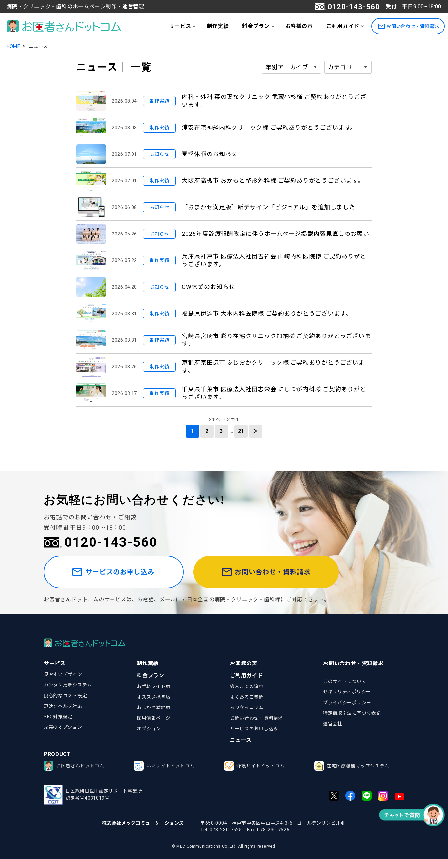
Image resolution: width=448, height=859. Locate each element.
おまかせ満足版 (154, 707)
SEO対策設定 (58, 716)
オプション (149, 728)
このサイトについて (344, 681)
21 (241, 431)
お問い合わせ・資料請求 (412, 26)
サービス (180, 26)
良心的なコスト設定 (65, 695)
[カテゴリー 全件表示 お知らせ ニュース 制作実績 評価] (348, 67)
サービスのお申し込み (120, 572)
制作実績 (218, 26)
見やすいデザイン (63, 674)
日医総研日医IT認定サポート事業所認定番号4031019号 (103, 794)
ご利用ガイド (342, 26)
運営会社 (332, 723)
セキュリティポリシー (347, 691)
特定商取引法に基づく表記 (352, 713)
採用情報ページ (154, 718)
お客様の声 (299, 26)
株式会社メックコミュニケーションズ (143, 823)
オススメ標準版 (154, 697)
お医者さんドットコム (80, 765)
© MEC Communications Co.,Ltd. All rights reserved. (224, 846)
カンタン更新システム (68, 684)
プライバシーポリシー (347, 702)
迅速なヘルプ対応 (63, 706)
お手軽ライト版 (154, 686)
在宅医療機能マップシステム (358, 765)
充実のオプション (63, 727)
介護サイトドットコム (260, 765)
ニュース (241, 740)
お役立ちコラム (247, 707)
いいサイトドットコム (170, 765)
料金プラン (256, 26)
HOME (13, 46)
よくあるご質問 (247, 697)
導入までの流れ (247, 686)
